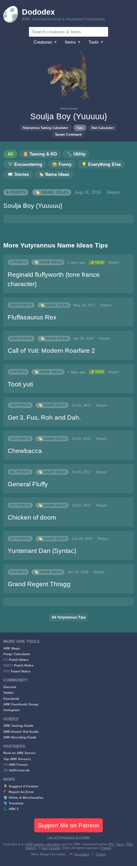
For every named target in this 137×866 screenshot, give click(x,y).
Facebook (11, 698)
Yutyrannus (69, 108)
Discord (9, 687)
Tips (79, 128)
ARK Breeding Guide (20, 737)
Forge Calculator (16, 654)
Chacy (101, 854)
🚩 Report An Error (18, 792)
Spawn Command (68, 134)
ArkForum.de (19, 770)
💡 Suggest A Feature (21, 786)
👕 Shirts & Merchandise (23, 797)
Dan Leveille (51, 848)
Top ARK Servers (17, 759)
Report (113, 192)
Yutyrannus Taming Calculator (45, 128)
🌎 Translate (13, 803)
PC (111, 844)
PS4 (129, 844)
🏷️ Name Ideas (52, 192)
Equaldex (81, 854)
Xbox (120, 844)
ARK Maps (11, 648)
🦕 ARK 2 (11, 809)
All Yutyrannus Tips (69, 617)
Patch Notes (19, 659)
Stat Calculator (102, 128)
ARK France (18, 764)
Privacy (105, 848)
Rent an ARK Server (19, 753)
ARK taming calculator (43, 844)
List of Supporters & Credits (69, 837)
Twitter (8, 692)
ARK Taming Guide (18, 725)
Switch (30, 848)
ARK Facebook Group (20, 704)
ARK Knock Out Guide (21, 731)
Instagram (11, 710)
